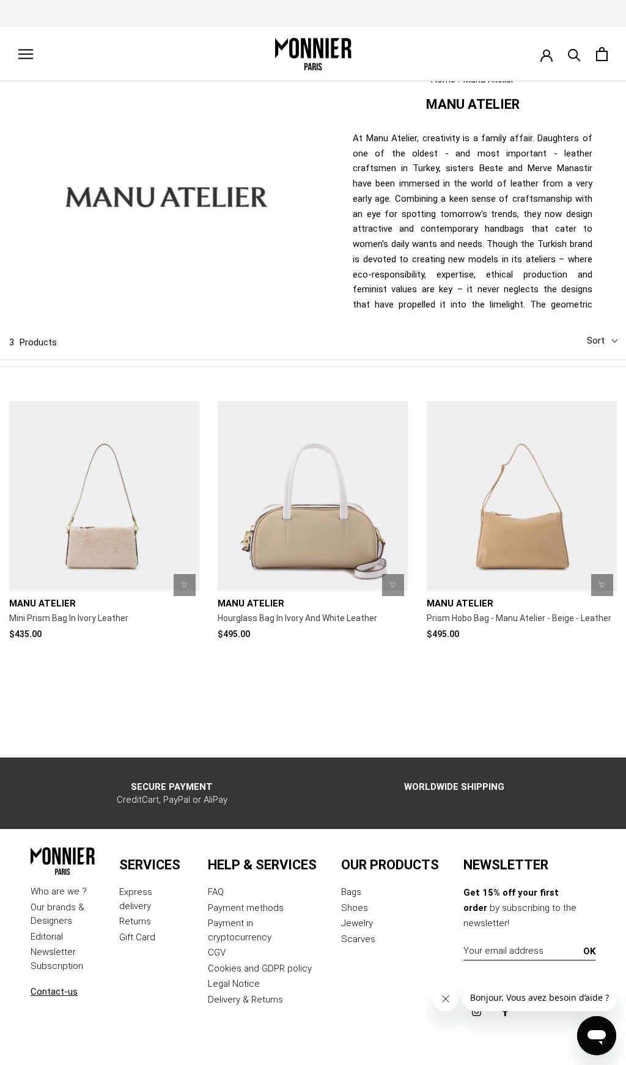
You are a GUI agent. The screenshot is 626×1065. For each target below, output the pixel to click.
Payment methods (246, 907)
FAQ (216, 891)
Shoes (354, 907)
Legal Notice (234, 983)
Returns (135, 921)
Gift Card (137, 937)
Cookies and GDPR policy (260, 968)
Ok (589, 951)
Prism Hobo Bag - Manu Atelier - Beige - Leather (519, 618)
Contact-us (54, 991)
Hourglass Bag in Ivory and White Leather (297, 618)
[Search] (574, 54)
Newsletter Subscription (57, 958)
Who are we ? (59, 891)
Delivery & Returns (245, 999)
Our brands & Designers (57, 914)
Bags (351, 891)
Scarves (358, 939)
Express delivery (135, 899)
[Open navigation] (25, 54)
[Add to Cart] (185, 585)
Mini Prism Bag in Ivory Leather (68, 618)
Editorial (47, 936)
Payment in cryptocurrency (239, 930)
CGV (217, 952)
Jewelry (357, 923)
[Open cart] (602, 54)
